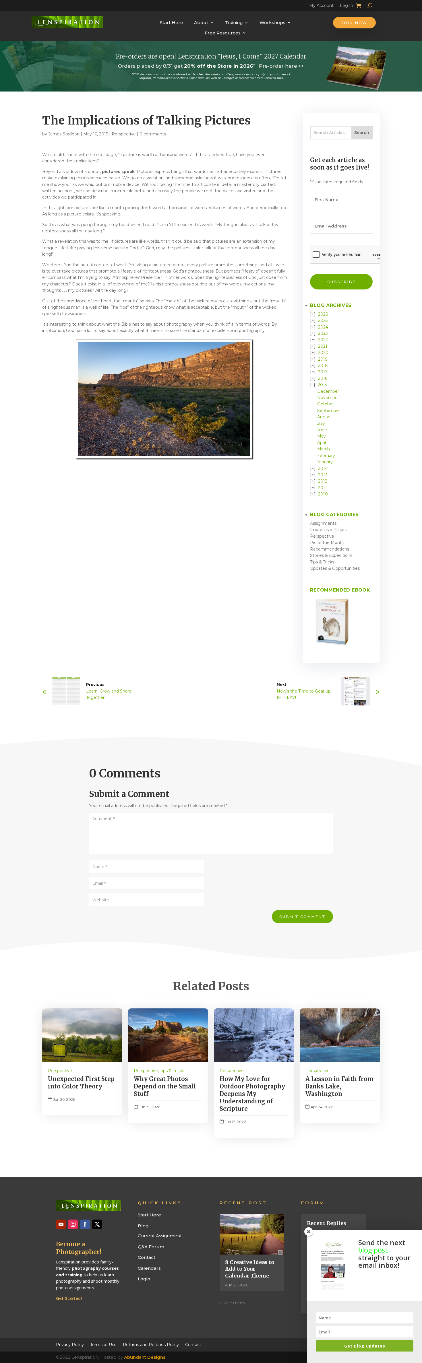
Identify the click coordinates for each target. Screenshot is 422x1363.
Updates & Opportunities (335, 568)
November (328, 397)
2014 (323, 468)
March (323, 449)
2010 (323, 494)
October (325, 404)
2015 (322, 384)
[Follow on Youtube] (61, 1224)
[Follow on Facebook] (85, 1224)
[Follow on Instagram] (73, 1224)
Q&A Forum (151, 1246)
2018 (323, 365)
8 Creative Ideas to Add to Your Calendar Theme (249, 1269)
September (328, 410)
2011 (322, 487)
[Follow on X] (97, 1224)
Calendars (149, 1268)
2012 (322, 481)
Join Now (354, 22)
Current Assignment (160, 1235)
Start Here (171, 22)
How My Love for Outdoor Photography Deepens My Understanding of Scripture (252, 1093)
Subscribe (341, 281)
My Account (321, 6)
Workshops (272, 22)
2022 (323, 339)
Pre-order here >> (281, 66)
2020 (323, 352)
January (325, 461)
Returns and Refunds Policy (151, 1344)
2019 (323, 359)
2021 (322, 346)
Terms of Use (103, 1344)
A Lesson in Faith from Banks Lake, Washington (339, 1086)
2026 (323, 314)
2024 (323, 327)
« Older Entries (232, 1302)
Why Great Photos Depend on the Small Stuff (165, 1086)
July (321, 423)
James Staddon (64, 134)
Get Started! (69, 1298)
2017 (323, 371)
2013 (322, 474)
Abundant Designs (144, 1357)
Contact (146, 1257)
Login (144, 1279)
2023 (323, 333)
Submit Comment (302, 916)
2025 (323, 320)
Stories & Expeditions (331, 555)
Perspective (124, 134)
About (201, 22)
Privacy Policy (70, 1344)
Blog (143, 1225)
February (326, 455)
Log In (346, 6)
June (322, 429)
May (321, 436)
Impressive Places (328, 529)
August (324, 416)
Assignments (323, 523)
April (321, 442)
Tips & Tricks (322, 562)
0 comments (153, 134)
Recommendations (329, 549)
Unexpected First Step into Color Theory (81, 1082)
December (328, 391)
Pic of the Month (327, 542)
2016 (322, 378)
